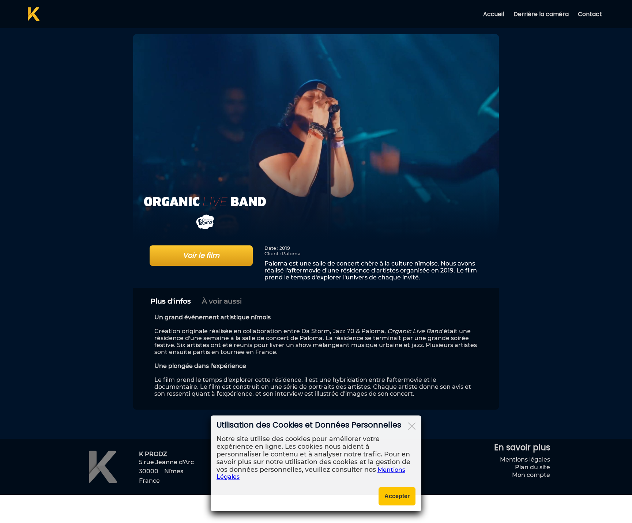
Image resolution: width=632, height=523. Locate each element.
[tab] (171, 301)
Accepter (397, 496)
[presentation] (171, 301)
